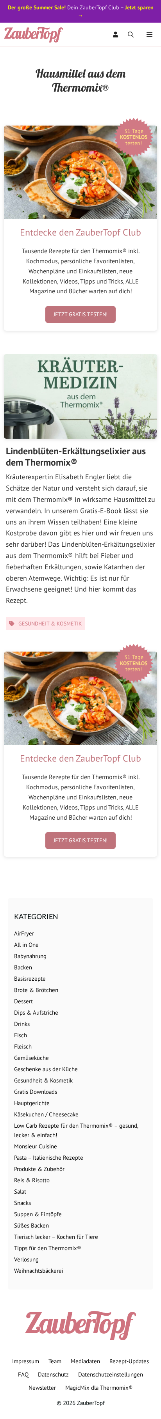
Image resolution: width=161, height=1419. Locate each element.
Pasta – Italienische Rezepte (48, 1157)
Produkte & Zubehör (39, 1169)
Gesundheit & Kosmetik (50, 623)
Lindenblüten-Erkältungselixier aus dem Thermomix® (76, 456)
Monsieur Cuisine (35, 1146)
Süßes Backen (31, 1225)
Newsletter (42, 1387)
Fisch (20, 1035)
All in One (26, 944)
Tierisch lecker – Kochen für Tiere (56, 1236)
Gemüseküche (31, 1057)
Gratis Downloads (35, 1091)
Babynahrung (30, 956)
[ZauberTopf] (35, 34)
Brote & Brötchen (36, 990)
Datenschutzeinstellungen (110, 1374)
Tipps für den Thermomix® (47, 1248)
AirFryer (24, 933)
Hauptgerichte (32, 1103)
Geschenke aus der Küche (46, 1069)
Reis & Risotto (32, 1180)
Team (54, 1361)
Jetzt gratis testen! (80, 314)
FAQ (23, 1374)
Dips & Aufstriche (36, 1012)
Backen (23, 967)
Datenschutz (53, 1374)
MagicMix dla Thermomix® (99, 1387)
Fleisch (23, 1046)
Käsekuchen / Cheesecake (46, 1114)
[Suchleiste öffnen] (131, 34)
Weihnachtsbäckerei (38, 1270)
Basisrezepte (30, 978)
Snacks (22, 1202)
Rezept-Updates (129, 1361)
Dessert (23, 1001)
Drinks (22, 1023)
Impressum (25, 1361)
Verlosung (26, 1259)
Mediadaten (85, 1361)
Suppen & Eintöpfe (38, 1214)
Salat (20, 1191)
